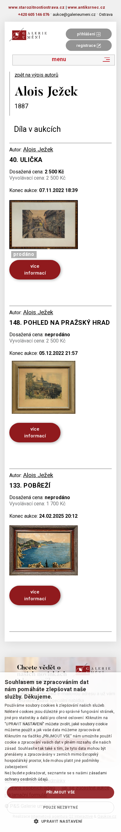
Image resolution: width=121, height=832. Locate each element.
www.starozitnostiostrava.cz (36, 7)
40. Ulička (26, 159)
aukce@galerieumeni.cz (74, 14)
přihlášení (86, 34)
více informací (35, 269)
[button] (60, 821)
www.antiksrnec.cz (86, 7)
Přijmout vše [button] (60, 792)
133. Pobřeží (29, 485)
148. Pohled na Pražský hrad (59, 322)
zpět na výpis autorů (36, 75)
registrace (86, 45)
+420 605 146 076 (33, 14)
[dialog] (60, 752)
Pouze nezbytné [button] (60, 807)
